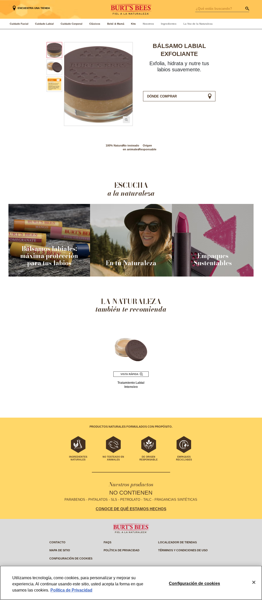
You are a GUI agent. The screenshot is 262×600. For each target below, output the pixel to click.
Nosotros (148, 23)
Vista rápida (129, 374)
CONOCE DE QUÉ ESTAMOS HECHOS (131, 509)
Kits (133, 23)
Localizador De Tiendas (177, 542)
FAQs (107, 542)
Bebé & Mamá (115, 23)
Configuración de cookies (70, 558)
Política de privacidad (121, 550)
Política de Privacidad (71, 590)
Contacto (57, 542)
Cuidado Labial (44, 23)
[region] (131, 583)
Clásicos (94, 23)
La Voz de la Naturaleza (198, 23)
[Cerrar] (253, 582)
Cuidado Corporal (71, 23)
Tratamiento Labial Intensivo (130, 385)
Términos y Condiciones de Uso (183, 550)
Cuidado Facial (19, 23)
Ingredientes (169, 23)
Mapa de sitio (59, 550)
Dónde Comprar (162, 96)
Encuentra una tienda (34, 8)
